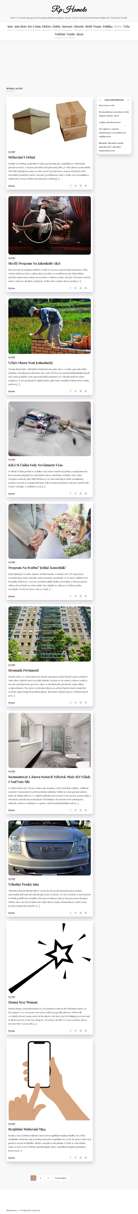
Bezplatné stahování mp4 (27, 1129)
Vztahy (71, 34)
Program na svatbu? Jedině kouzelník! (37, 567)
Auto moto (20, 26)
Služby (118, 26)
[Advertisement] (69, 64)
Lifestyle (79, 26)
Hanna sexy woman (22, 1002)
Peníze (98, 26)
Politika (108, 26)
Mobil (88, 26)
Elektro (46, 26)
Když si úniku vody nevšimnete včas (35, 465)
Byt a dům (34, 26)
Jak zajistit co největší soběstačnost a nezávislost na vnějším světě (112, 133)
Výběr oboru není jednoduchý (30, 363)
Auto (10, 26)
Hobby (57, 26)
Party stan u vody (106, 105)
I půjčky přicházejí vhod (109, 122)
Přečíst (11, 186)
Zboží (79, 34)
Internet (67, 26)
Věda (126, 26)
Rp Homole (69, 10)
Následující (60, 1178)
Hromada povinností (23, 670)
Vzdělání (60, 34)
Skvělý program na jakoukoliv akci (34, 263)
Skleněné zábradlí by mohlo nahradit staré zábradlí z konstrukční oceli (111, 147)
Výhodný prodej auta (23, 884)
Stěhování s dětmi (21, 157)
